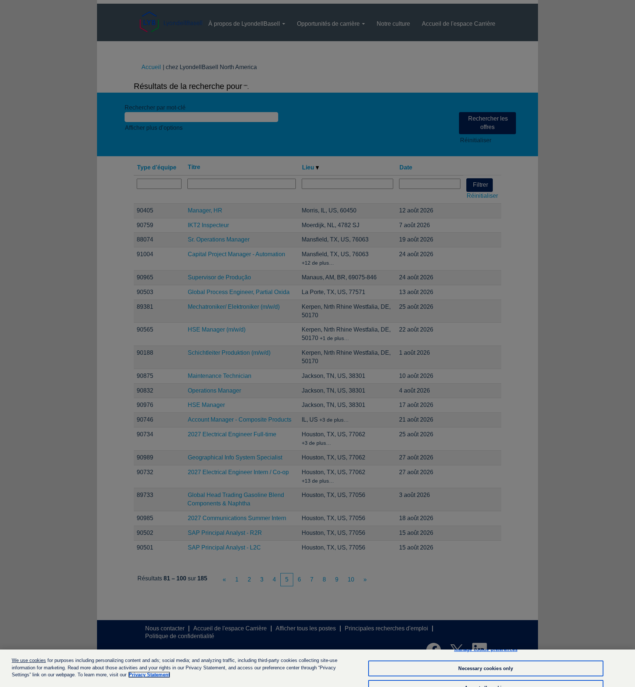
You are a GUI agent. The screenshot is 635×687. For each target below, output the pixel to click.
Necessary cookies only (485, 668)
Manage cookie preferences (485, 649)
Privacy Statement (149, 674)
